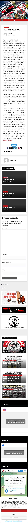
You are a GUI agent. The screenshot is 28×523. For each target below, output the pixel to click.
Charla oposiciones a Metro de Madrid (13, 392)
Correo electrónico (6, 262)
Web (3, 269)
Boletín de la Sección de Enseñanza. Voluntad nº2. (11, 363)
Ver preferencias (14, 517)
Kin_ (13, 351)
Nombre (4, 254)
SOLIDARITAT (6, 177)
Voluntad (13, 360)
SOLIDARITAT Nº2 (9, 193)
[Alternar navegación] (14, 20)
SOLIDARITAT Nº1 (8, 151)
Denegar (14, 514)
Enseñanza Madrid (7, 360)
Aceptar (14, 510)
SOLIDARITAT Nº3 (9, 179)
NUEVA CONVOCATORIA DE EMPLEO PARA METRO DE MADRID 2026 (13, 348)
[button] (26, 498)
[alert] (14, 288)
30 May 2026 (7, 380)
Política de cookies (8, 521)
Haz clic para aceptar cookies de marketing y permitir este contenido (16, 421)
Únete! (14, 145)
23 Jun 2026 (7, 351)
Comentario (5, 228)
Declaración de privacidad (17, 521)
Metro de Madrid (10, 345)
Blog (5, 345)
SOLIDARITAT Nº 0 (7, 140)
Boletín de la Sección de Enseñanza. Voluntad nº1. (11, 377)
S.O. (11, 33)
